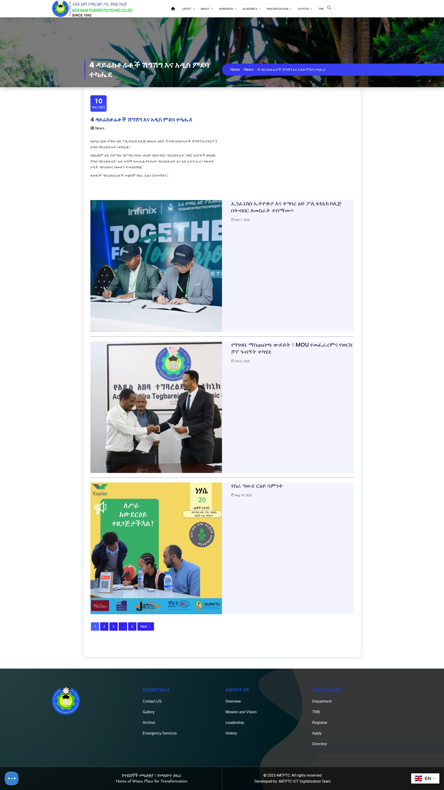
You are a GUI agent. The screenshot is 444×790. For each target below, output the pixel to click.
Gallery (148, 712)
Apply (317, 733)
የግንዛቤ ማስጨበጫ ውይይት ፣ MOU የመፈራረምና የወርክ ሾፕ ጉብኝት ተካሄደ (291, 348)
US (158, 701)
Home (235, 69)
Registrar (319, 723)
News (248, 69)
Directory (319, 744)
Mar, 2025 (98, 103)
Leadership (234, 723)
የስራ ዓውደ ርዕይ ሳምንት (257, 486)
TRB (316, 712)
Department (321, 701)
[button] (329, 9)
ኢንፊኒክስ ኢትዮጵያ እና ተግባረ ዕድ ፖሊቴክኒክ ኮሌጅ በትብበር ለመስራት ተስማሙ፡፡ (286, 207)
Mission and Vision (241, 712)
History (231, 733)
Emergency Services (160, 733)
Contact (149, 701)
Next (144, 626)
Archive (149, 723)
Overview (233, 701)
